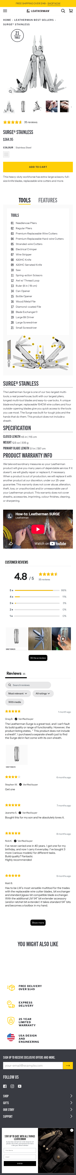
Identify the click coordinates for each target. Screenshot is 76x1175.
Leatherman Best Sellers (34, 19)
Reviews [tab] (16, 673)
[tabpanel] (38, 806)
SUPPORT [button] (7, 1116)
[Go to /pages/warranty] (38, 1019)
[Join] (68, 1065)
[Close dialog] (71, 1130)
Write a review (38, 657)
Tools (25, 200)
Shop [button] (6, 1096)
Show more (38, 922)
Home (7, 19)
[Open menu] (7, 11)
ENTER (20, 1163)
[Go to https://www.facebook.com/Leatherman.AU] (5, 1086)
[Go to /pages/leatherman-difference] (38, 1036)
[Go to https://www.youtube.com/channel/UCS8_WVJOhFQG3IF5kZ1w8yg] (19, 1086)
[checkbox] (14, 702)
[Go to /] (37, 11)
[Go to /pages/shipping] (38, 989)
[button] (38, 590)
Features (47, 200)
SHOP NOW (54, 3)
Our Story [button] (8, 1109)
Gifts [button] (6, 1103)
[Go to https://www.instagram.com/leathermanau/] (12, 1086)
